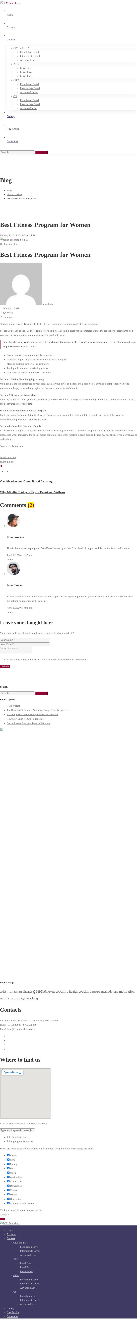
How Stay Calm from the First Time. (25, 718)
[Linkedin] (6, 470)
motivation (127, 991)
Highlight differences (21, 1141)
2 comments (7, 317)
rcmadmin (47, 304)
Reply (10, 559)
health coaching (8, 457)
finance (27, 991)
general (40, 991)
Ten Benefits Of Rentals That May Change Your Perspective (38, 710)
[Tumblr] (9, 470)
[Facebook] (1, 470)
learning (96, 991)
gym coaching (58, 991)
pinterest (13, 999)
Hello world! (13, 705)
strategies (22, 998)
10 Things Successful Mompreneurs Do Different (32, 714)
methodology (109, 991)
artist (3, 991)
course (9, 992)
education (17, 991)
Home (9, 190)
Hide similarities (19, 1137)
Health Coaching (14, 194)
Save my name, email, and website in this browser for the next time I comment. (45, 659)
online (4, 998)
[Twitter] (4, 470)
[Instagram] (8, 1044)
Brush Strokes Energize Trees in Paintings (28, 723)
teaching (32, 998)
